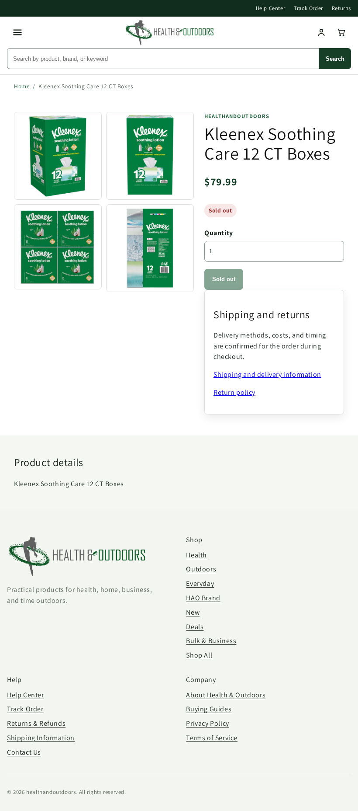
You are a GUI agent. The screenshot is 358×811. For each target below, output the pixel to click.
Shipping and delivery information (267, 374)
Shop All (199, 655)
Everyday (200, 583)
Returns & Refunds (36, 723)
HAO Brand (203, 597)
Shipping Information (41, 737)
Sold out (223, 279)
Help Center (271, 8)
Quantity (218, 232)
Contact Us (24, 752)
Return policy (234, 392)
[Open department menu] (17, 32)
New (193, 612)
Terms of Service (212, 737)
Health (196, 555)
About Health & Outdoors (225, 695)
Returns (341, 8)
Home (22, 86)
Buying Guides (208, 709)
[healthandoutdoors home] (169, 32)
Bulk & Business (211, 640)
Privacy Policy (207, 723)
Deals (194, 626)
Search (335, 59)
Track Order (308, 8)
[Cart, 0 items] (341, 32)
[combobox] (163, 58)
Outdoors (201, 569)
